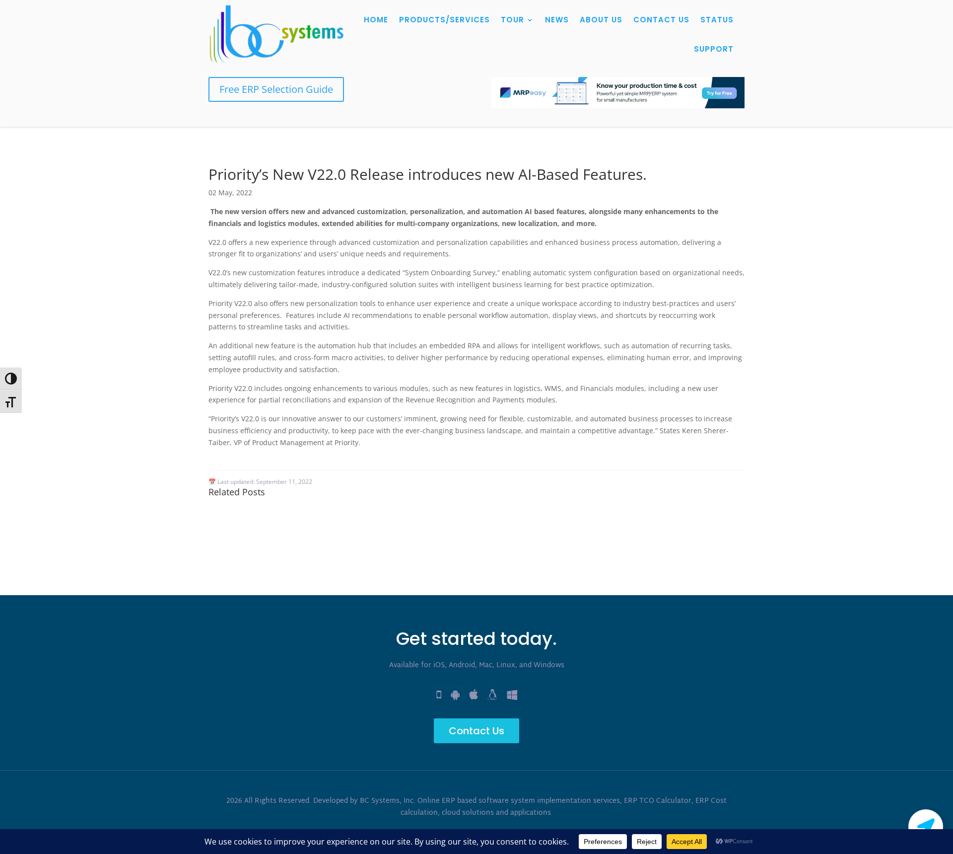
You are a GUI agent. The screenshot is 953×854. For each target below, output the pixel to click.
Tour (512, 19)
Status (717, 19)
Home (376, 19)
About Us (601, 19)
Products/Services (444, 19)
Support (714, 49)
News (557, 19)
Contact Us (661, 19)
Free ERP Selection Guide (276, 89)
